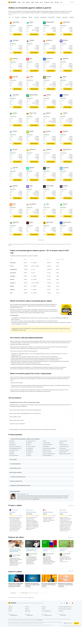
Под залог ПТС (51, 17)
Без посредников (29, 448)
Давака (64, 76)
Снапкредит (66, 167)
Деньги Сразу (49, 58)
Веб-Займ (15, 149)
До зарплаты (72, 17)
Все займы (17, 17)
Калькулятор (65, 17)
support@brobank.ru (14, 615)
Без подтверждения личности (15, 448)
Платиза (31, 22)
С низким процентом (63, 444)
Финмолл (48, 113)
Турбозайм (15, 167)
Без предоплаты (29, 450)
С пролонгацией (62, 448)
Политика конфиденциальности (65, 606)
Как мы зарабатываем (46, 610)
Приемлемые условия (31, 512)
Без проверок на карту (13, 450)
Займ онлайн (24, 17)
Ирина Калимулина (21, 494)
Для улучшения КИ (63, 451)
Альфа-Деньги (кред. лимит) (67, 149)
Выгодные (61, 442)
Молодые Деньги (50, 22)
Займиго (48, 167)
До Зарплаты (49, 40)
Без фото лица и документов (15, 446)
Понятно (76, 623)
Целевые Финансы (34, 94)
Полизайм (48, 76)
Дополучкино (33, 149)
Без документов (12, 444)
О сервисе (10, 606)
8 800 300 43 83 (30, 615)
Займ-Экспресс (66, 22)
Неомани (15, 131)
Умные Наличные (67, 222)
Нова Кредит (16, 40)
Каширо (31, 222)
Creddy (31, 185)
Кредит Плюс (16, 222)
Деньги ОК (32, 167)
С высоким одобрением (47, 444)
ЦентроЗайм (16, 94)
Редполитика (27, 610)
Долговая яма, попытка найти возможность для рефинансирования (15, 550)
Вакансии (44, 606)
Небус (47, 204)
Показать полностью (14, 530)
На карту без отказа (46, 450)
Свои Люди (15, 76)
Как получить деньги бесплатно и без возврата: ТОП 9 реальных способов (49, 585)
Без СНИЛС (11, 453)
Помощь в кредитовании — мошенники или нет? (32, 549)
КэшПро (31, 76)
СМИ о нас (27, 606)
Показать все (71, 505)
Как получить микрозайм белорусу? (49, 549)
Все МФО (58, 17)
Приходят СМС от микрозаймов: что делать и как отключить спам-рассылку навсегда (15, 585)
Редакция (27, 608)
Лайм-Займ (64, 510)
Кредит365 (65, 131)
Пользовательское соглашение (65, 608)
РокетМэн (65, 185)
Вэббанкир (15, 58)
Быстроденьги (33, 204)
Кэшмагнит (48, 149)
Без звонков (12, 451)
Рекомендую (12, 512)
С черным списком (63, 441)
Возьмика (48, 131)
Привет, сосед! (33, 113)
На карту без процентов (64, 446)
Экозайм (15, 113)
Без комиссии (29, 442)
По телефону (28, 455)
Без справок (11, 441)
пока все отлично (64, 512)
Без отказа (36, 17)
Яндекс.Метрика (69, 623)
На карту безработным (47, 455)
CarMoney (65, 113)
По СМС (44, 441)
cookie (71, 622)
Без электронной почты (31, 441)
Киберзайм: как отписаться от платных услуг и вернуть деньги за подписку (32, 585)
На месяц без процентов (64, 450)
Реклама (43, 608)
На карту (30, 17)
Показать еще (41, 239)
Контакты (10, 608)
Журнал (19, 2)
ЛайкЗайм (32, 40)
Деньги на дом (49, 222)
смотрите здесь (39, 620)
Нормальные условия (48, 512)
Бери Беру (15, 185)
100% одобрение (46, 446)
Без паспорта (12, 442)
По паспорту (28, 453)
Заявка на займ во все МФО (65, 453)
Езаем (14, 204)
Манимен (32, 131)
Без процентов (43, 17)
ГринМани (48, 94)
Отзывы (10, 610)
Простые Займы (50, 185)
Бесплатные (28, 444)
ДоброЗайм (65, 58)
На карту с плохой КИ (47, 451)
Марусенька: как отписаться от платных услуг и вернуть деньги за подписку (65, 585)
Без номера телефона (13, 455)
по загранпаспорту (46, 442)
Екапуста (65, 204)
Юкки (31, 58)
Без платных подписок (30, 446)
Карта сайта (61, 610)
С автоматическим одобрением (49, 448)
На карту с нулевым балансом (49, 453)
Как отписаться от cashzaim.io (64, 549)
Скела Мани (65, 94)
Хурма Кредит (16, 22)
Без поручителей (29, 451)
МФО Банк (65, 40)
